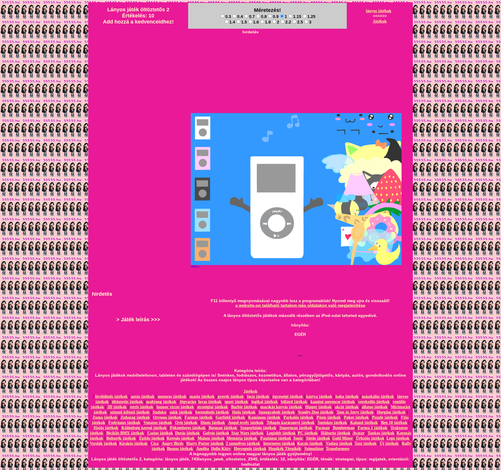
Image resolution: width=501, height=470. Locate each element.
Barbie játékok (244, 407)
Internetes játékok (279, 443)
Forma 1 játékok (372, 428)
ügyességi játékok (288, 396)
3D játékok (117, 407)
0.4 (240, 16)
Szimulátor (314, 449)
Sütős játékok (318, 438)
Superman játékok (295, 428)
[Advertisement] (250, 50)
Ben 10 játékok (394, 422)
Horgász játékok (391, 412)
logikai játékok (264, 402)
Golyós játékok (216, 433)
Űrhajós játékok (370, 438)
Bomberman (344, 428)
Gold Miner (342, 438)
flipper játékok (318, 407)
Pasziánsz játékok (275, 438)
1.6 (256, 22)
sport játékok (236, 402)
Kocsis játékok (310, 443)
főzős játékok (243, 412)
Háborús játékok (336, 433)
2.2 (288, 22)
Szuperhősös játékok (258, 428)
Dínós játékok (213, 422)
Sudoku (159, 412)
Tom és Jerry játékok (355, 412)
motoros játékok (172, 396)
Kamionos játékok (264, 417)
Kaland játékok (364, 422)
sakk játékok (181, 412)
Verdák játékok (103, 443)
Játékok (380, 21)
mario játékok (202, 396)
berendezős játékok (212, 412)
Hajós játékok (106, 428)
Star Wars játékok (247, 433)
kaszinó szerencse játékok (333, 402)
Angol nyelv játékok (246, 422)
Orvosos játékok (167, 417)
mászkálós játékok (378, 396)
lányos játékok (378, 11)
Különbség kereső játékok (144, 428)
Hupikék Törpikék (284, 449)
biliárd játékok (294, 402)
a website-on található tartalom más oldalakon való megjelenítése (300, 305)
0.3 (228, 16)
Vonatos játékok (158, 422)
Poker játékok (356, 417)
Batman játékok (223, 428)
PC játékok (308, 433)
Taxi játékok (366, 443)
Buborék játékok (121, 438)
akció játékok (347, 407)
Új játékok (389, 443)
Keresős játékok (181, 438)
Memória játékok (242, 438)
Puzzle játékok (385, 417)
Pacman (322, 428)
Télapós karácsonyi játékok (291, 422)
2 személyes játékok (243, 443)
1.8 (268, 22)
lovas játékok (210, 402)
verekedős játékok (374, 402)
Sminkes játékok (332, 422)
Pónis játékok (329, 417)
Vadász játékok (339, 443)
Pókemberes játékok (188, 428)
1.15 (297, 16)
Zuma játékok (104, 417)
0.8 (264, 16)
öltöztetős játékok (127, 402)
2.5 (300, 22)
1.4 (232, 22)
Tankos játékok (381, 433)
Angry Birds (172, 443)
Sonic (298, 438)
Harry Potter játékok (205, 443)
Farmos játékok (199, 417)
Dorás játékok (187, 433)
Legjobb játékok (281, 433)
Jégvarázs (187, 402)
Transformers (337, 449)
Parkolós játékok (298, 417)
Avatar (358, 433)
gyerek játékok (231, 396)
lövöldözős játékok (111, 396)
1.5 (244, 22)
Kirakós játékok (133, 443)
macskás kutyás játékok (281, 407)
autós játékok (143, 396)
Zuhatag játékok (135, 417)
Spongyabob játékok (277, 412)
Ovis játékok (186, 422)
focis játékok (258, 396)
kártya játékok (319, 396)
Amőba (202, 449)
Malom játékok (211, 438)
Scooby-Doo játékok (315, 412)
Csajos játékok (160, 433)
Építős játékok (152, 438)
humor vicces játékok (175, 407)
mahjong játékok (161, 402)
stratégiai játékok (212, 407)
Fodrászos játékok (124, 422)
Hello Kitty (221, 449)
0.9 (276, 16)
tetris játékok (141, 407)
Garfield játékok (230, 417)
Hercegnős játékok (250, 449)
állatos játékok (375, 407)
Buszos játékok (180, 449)
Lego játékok (397, 438)
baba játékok (347, 396)
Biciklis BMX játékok (125, 433)
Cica (155, 443)
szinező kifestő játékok (130, 412)
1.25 (311, 16)
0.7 (252, 16)
